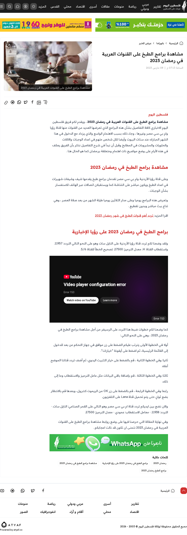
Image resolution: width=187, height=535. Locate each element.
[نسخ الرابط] (6, 102)
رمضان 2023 (159, 463)
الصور (24, 512)
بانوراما (160, 43)
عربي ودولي (75, 504)
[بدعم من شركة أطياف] (11, 524)
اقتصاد (80, 6)
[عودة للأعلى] (183, 490)
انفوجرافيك (48, 512)
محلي (67, 6)
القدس (55, 6)
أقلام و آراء (76, 512)
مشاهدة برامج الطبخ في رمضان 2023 (78, 463)
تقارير (157, 6)
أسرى (93, 6)
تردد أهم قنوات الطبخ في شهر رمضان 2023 (124, 215)
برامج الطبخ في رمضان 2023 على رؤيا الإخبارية (125, 463)
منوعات (119, 6)
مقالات (105, 6)
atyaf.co (18, 529)
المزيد (42, 6)
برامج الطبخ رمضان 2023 (153, 470)
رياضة (132, 6)
